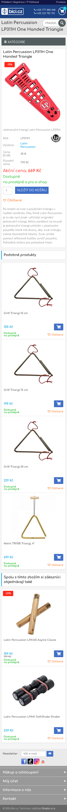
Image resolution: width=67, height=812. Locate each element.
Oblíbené (33, 2)
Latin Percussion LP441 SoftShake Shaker (32, 716)
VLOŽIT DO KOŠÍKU (32, 190)
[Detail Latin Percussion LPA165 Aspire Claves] (33, 614)
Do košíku (58, 327)
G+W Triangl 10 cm (16, 313)
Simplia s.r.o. (49, 808)
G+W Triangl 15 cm (16, 390)
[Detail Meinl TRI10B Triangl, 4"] (33, 517)
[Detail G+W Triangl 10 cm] (33, 287)
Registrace (19, 2)
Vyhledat (62, 23)
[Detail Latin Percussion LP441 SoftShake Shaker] (33, 690)
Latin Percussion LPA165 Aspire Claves (30, 640)
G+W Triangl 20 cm (16, 466)
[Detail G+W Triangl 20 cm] (33, 440)
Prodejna (61, 2)
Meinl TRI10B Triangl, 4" (19, 543)
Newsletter (10, 753)
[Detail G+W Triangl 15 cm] (33, 364)
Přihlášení (6, 2)
